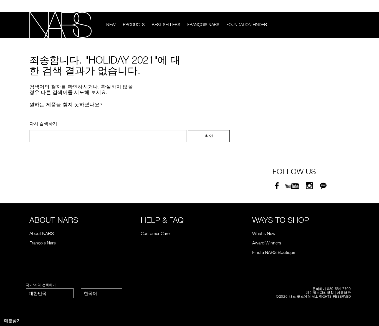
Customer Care (155, 233)
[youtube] (292, 187)
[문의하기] (338, 6)
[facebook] (277, 187)
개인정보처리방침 (320, 292)
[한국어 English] (101, 293)
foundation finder (246, 24)
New (111, 24)
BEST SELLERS (166, 24)
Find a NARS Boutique (273, 252)
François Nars (203, 24)
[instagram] (309, 187)
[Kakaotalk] (323, 187)
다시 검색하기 (43, 123)
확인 (209, 135)
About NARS (41, 233)
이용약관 (344, 292)
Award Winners (266, 242)
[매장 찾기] (347, 6)
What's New (264, 233)
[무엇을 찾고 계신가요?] (346, 24)
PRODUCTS (134, 24)
